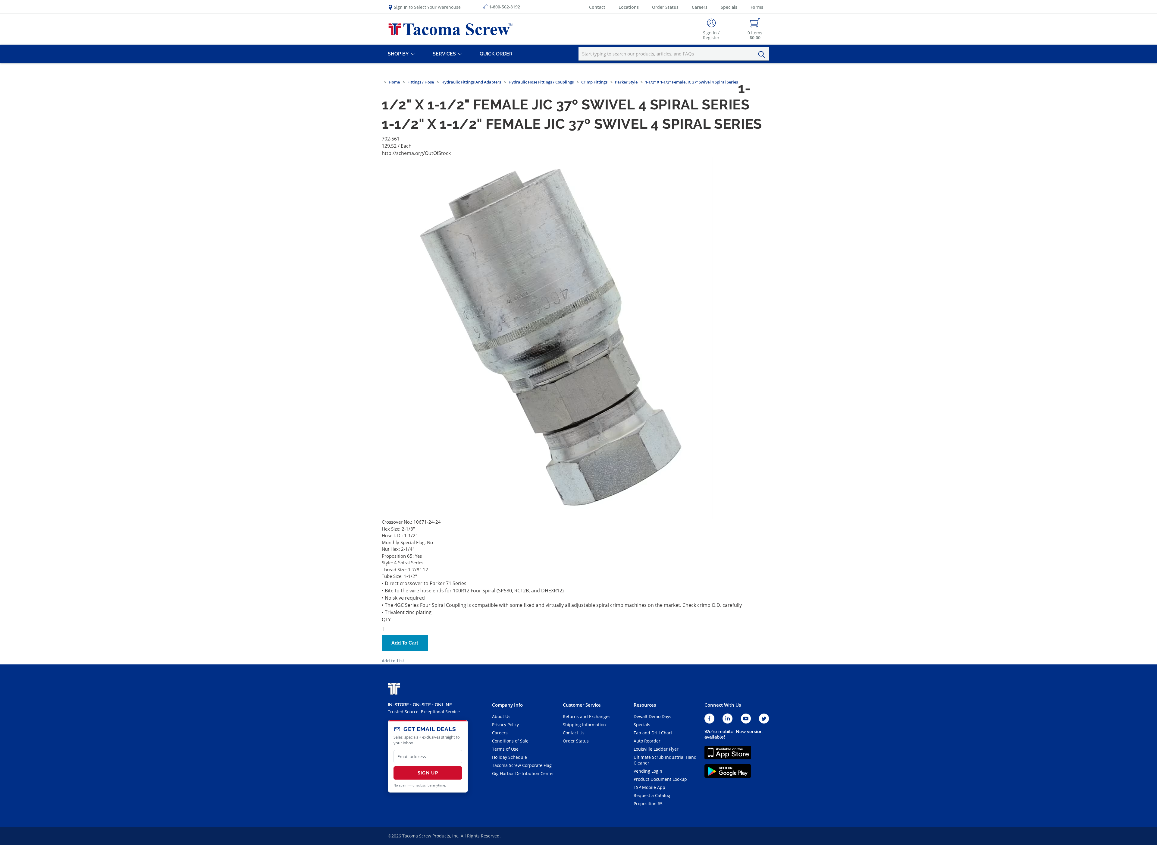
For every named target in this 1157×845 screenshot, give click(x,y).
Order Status (665, 7)
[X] (764, 719)
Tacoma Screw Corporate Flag (522, 765)
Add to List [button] (393, 661)
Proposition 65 (648, 803)
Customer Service (582, 705)
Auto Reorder (647, 741)
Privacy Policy (505, 724)
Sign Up (428, 773)
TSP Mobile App (649, 787)
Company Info (507, 705)
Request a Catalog (652, 795)
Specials (729, 7)
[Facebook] (709, 719)
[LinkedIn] (727, 719)
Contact (597, 7)
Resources (645, 705)
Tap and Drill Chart (653, 733)
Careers (699, 7)
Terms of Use (505, 749)
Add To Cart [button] (404, 643)
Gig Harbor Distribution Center (523, 773)
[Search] (763, 54)
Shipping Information (584, 724)
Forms (757, 7)
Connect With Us (722, 705)
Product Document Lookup (660, 779)
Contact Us (574, 733)
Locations (629, 7)
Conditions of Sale (510, 741)
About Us (501, 716)
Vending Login (648, 771)
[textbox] (673, 54)
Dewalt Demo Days (652, 716)
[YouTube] (746, 719)
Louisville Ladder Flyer (656, 749)
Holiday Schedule (509, 757)
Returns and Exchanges (586, 716)
